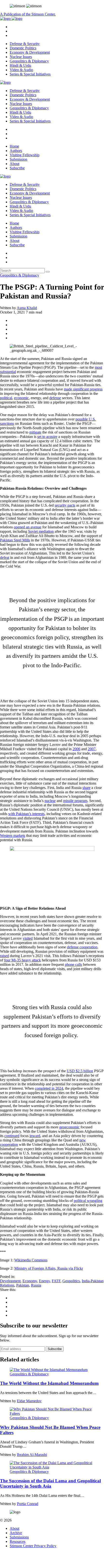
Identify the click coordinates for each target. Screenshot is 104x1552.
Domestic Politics (23, 48)
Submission (18, 159)
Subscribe (17, 168)
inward (35, 1136)
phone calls (73, 964)
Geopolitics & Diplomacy (29, 61)
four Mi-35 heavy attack (22, 960)
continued (11, 1136)
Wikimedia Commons (30, 1260)
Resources (17, 1541)
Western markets (12, 835)
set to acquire (47, 437)
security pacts (65, 505)
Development (10, 1281)
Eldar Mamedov (29, 1401)
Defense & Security (25, 44)
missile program (75, 801)
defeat (4, 557)
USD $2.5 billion (80, 1071)
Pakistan (22, 1285)
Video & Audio (21, 70)
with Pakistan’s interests (26, 814)
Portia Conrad (27, 1504)
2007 (92, 749)
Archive (16, 1533)
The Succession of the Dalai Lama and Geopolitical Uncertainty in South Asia (50, 1483)
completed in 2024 (49, 1088)
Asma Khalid (27, 308)
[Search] (48, 271)
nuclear (50, 801)
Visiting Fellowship (24, 155)
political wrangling (88, 1201)
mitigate (35, 432)
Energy (44, 1281)
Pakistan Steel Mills (15, 540)
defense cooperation (82, 947)
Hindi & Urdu (20, 65)
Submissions (19, 1537)
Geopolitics (71, 1281)
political (6, 398)
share (86, 788)
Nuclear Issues (21, 57)
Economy (29, 1281)
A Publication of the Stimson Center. (28, 14)
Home (14, 146)
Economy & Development (30, 52)
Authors (16, 151)
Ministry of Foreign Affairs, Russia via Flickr (48, 1268)
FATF (56, 1281)
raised (4, 956)
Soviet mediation (41, 531)
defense (55, 398)
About (14, 164)
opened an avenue (27, 527)
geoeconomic (69, 1127)
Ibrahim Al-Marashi (32, 1455)
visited (28, 938)
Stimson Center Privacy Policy (33, 1546)
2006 (76, 749)
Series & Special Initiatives (30, 74)
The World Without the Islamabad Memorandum (49, 1383)
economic (21, 398)
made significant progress (83, 389)
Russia (36, 1285)
